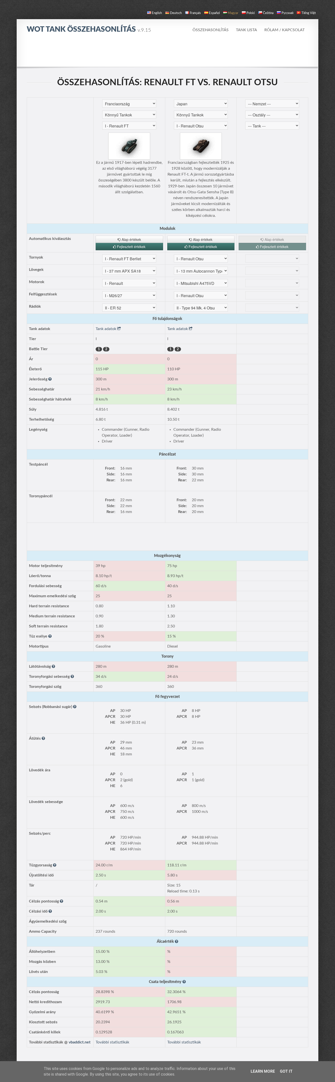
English (157, 13)
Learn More (263, 1071)
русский (287, 13)
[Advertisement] (167, 53)
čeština (268, 13)
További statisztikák (112, 1042)
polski (250, 13)
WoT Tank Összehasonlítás (89, 29)
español (214, 13)
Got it (286, 1071)
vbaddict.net (79, 1042)
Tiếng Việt (308, 13)
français (195, 13)
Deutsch (176, 13)
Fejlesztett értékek (130, 246)
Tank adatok (106, 329)
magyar (233, 13)
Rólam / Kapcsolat (284, 30)
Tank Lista (246, 30)
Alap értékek (131, 239)
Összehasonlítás (211, 30)
